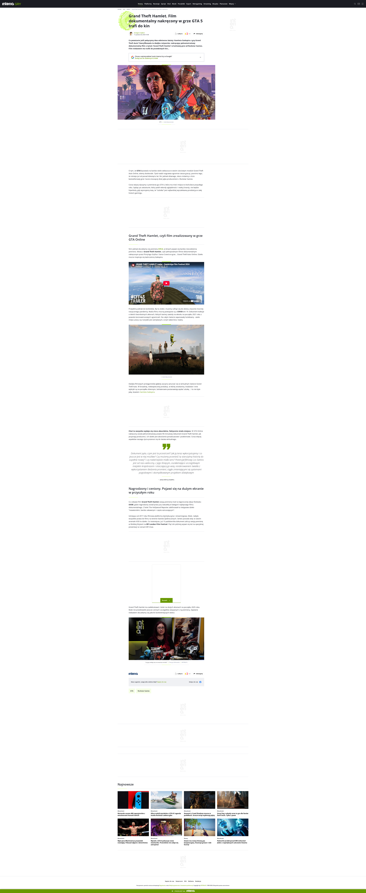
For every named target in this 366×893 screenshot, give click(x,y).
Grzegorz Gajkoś (139, 33)
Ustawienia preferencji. (186, 885)
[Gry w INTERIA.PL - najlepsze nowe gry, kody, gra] (18, 3)
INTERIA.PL (204, 885)
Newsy (128, 9)
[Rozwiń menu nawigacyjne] (362, 4)
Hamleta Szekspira (147, 392)
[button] (140, 4)
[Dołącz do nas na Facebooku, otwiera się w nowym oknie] (200, 682)
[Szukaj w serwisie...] (355, 4)
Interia (119, 9)
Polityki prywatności (174, 885)
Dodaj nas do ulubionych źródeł (153, 58)
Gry (124, 9)
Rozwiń (164, 600)
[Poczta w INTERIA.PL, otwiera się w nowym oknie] (359, 4)
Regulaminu (162, 885)
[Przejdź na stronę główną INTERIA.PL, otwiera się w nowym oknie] (8, 3)
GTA (131, 691)
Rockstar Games (144, 691)
